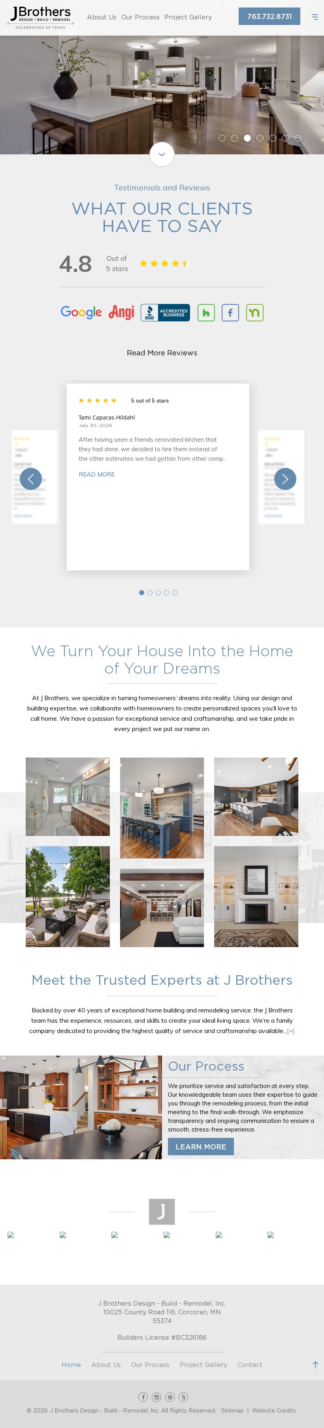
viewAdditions (256, 797)
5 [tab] (272, 138)
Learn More (200, 1147)
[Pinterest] (170, 1397)
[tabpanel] (162, 77)
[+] (291, 1031)
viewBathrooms (67, 797)
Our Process (140, 17)
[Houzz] (183, 1397)
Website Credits (274, 1411)
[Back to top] (315, 1365)
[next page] (285, 479)
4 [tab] (260, 138)
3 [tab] (247, 138)
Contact (249, 1365)
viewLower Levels (162, 908)
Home (71, 1365)
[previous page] (31, 479)
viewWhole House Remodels (256, 897)
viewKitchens (162, 808)
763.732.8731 (269, 17)
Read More (23, 516)
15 (174, 592)
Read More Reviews (162, 353)
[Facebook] (143, 1397)
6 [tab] (285, 138)
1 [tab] (222, 138)
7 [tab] (297, 138)
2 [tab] (234, 138)
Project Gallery (188, 17)
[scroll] (162, 154)
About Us (102, 17)
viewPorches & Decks (67, 897)
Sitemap (232, 1411)
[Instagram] (156, 1397)
